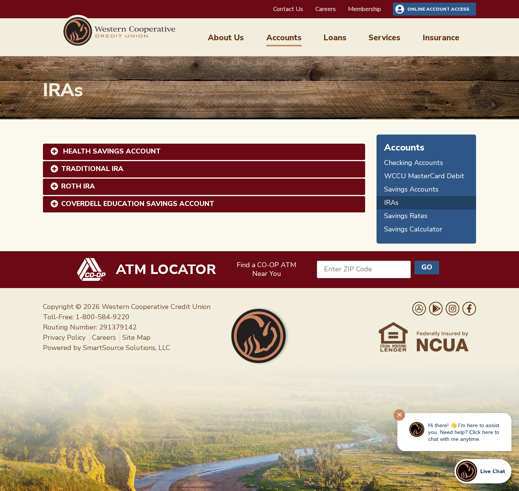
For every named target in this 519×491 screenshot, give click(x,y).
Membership (364, 9)
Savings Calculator (413, 229)
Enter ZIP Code (348, 269)
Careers (325, 9)
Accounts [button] (284, 37)
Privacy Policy (64, 337)
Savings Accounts (411, 189)
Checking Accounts (413, 162)
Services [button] (384, 37)
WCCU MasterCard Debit (424, 176)
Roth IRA (78, 186)
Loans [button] (335, 37)
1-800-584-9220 (103, 317)
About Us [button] (226, 37)
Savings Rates (405, 215)
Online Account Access (438, 9)
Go (426, 267)
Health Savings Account (111, 151)
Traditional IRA (92, 168)
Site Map (136, 337)
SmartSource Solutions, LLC (126, 347)
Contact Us (288, 9)
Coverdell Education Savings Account (137, 203)
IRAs (391, 202)
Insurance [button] (441, 37)
